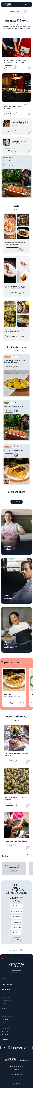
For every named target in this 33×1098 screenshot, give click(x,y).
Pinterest (5, 1039)
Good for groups (17, 906)
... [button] (22, 249)
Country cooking (17, 911)
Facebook (5, 1034)
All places (5, 992)
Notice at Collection (16, 1074)
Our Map (4, 982)
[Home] (7, 4)
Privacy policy (16, 1069)
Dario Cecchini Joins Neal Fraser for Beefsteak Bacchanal (20, 123)
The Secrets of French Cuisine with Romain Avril (14, 867)
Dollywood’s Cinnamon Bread (12, 161)
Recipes (4, 1003)
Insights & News (15, 11)
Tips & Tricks (5, 1008)
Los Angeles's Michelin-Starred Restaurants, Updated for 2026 (15, 287)
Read (9, 67)
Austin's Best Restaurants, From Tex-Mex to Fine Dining (15, 331)
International (17, 927)
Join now (17, 972)
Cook (8, 165)
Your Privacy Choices (16, 1072)
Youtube (4, 1037)
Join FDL (4, 1022)
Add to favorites (11, 703)
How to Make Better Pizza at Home (16, 841)
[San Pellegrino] (24, 1061)
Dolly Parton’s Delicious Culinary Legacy (19, 142)
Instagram (5, 1031)
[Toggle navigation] (28, 4)
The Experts (5, 987)
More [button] (22, 702)
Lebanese (17, 933)
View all (16, 209)
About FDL (5, 1019)
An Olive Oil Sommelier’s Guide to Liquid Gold (15, 798)
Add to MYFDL (13, 249)
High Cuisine (17, 922)
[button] (22, 4)
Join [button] (25, 4)
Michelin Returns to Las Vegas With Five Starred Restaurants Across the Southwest (16, 106)
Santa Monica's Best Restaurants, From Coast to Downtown (15, 243)
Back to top (14, 950)
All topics (5, 1011)
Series (3, 1006)
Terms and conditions (16, 1066)
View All (18, 501)
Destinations (6, 989)
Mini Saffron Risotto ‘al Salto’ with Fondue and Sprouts (14, 361)
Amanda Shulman (7, 547)
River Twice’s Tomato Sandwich (14, 450)
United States (17, 1083)
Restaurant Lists (7, 984)
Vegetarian (17, 916)
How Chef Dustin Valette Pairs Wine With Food (16, 754)
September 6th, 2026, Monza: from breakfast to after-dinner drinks (15, 61)
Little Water (8, 694)
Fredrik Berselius (8, 596)
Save (15, 67)
